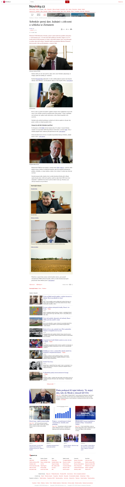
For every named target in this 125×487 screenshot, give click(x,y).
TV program (76, 11)
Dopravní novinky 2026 (90, 463)
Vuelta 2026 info (44, 460)
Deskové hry (71, 478)
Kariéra (47, 482)
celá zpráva (69, 80)
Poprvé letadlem (77, 462)
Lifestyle (79, 9)
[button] (51, 58)
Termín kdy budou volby (34, 465)
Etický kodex (64, 482)
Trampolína (55, 476)
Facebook (34, 482)
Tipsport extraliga (55, 463)
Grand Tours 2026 (44, 469)
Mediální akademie (57, 482)
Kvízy (65, 11)
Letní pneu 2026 (88, 460)
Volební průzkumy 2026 (34, 462)
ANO (58, 167)
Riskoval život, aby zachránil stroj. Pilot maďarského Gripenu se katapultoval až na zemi (57, 329)
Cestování (45, 11)
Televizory (77, 478)
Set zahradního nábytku (74, 476)
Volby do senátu (32, 467)
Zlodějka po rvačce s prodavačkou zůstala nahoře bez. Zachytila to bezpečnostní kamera (57, 351)
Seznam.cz (120, 1)
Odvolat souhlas (78, 482)
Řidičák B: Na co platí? (90, 465)
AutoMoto (38, 11)
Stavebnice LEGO (51, 478)
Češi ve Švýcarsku (78, 465)
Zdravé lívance (66, 463)
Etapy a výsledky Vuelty (45, 462)
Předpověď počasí (55, 473)
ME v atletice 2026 (55, 465)
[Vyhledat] (67, 2)
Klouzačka (66, 476)
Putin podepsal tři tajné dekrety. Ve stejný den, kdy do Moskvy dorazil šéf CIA (74, 391)
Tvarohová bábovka (67, 465)
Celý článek (63, 399)
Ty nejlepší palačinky (67, 460)
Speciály (68, 11)
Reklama (43, 482)
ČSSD (42, 128)
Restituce (44, 288)
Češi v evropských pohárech (80, 473)
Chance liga (54, 460)
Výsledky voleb (32, 463)
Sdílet (68, 29)
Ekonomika (74, 9)
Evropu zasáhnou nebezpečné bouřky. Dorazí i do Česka (56, 308)
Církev (39, 288)
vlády (66, 129)
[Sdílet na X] (72, 284)
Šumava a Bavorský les (79, 463)
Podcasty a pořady (56, 11)
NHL (53, 469)
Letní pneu (66, 478)
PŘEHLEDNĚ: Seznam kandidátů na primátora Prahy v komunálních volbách (85, 422)
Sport (62, 11)
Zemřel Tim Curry (48, 362)
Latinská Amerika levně (79, 467)
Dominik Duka (39, 79)
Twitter (38, 482)
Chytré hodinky (84, 478)
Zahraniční (49, 9)
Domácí (41, 9)
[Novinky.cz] (37, 6)
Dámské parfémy (59, 478)
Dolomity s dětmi (77, 469)
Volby (45, 9)
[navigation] (2, 2)
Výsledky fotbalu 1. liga (56, 462)
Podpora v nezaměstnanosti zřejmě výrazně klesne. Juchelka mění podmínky (61, 422)
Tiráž (51, 482)
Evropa (44, 299)
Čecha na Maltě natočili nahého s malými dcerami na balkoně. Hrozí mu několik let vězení (57, 297)
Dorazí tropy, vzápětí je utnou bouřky (39, 421)
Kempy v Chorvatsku (78, 460)
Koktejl (83, 9)
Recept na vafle (66, 467)
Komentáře (62, 9)
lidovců (62, 167)
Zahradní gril (82, 476)
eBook (64, 29)
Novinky (31, 28)
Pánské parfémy (91, 478)
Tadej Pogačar (43, 465)
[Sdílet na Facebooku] (70, 284)
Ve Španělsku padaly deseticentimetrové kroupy (55, 372)
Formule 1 (54, 467)
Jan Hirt (42, 463)
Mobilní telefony (43, 478)
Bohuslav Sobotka (35, 217)
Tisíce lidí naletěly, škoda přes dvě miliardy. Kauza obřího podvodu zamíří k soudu (56, 319)
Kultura (70, 9)
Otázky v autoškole (89, 467)
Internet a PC (32, 11)
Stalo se (37, 9)
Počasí (72, 11)
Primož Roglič (43, 467)
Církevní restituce (34, 247)
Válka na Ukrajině (56, 9)
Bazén (42, 476)
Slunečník (61, 476)
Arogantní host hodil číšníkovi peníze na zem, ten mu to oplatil (57, 340)
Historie (49, 11)
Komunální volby (32, 469)
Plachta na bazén (48, 476)
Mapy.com (48, 473)
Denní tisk (82, 11)
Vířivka (87, 476)
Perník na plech (66, 469)
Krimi (67, 9)
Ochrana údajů (71, 482)
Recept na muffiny (66, 462)
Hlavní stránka (32, 9)
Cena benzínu (70, 473)
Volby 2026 (31, 460)
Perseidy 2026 (63, 473)
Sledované (87, 11)
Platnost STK (88, 469)
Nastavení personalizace (88, 482)
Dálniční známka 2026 (89, 462)
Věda (41, 11)
